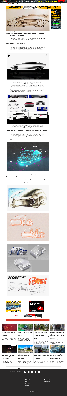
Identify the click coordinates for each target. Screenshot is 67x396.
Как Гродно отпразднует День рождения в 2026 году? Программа (9, 334)
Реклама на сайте (46, 379)
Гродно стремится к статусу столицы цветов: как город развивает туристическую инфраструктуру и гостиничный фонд (41, 335)
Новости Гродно (9, 375)
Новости (23, 3)
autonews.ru (17, 298)
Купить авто (33, 3)
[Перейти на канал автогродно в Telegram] (28, 372)
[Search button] (58, 4)
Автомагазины (27, 379)
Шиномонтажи (27, 383)
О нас (44, 375)
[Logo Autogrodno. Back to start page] (13, 4)
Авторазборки (27, 381)
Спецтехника (27, 387)
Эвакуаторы (27, 385)
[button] (58, 3)
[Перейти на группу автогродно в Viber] (35, 372)
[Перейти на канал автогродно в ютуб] (39, 372)
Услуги (28, 3)
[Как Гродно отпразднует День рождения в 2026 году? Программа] (9, 327)
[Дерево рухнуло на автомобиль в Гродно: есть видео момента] (25, 327)
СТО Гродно (27, 377)
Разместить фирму (46, 381)
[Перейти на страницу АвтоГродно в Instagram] (25, 372)
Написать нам (45, 377)
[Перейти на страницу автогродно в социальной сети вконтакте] (32, 372)
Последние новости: (6, 322)
